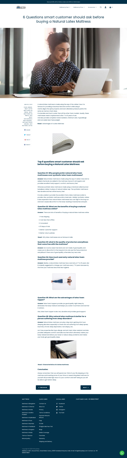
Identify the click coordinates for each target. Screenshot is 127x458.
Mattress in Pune (27, 420)
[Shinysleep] (21, 7)
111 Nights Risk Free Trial (46, 426)
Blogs (40, 429)
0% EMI (41, 423)
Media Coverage (44, 432)
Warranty (42, 438)
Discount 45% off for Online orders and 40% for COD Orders (63, 2)
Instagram (62, 409)
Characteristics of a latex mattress (56, 365)
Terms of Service (27, 435)
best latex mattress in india (28, 110)
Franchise (42, 435)
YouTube (61, 413)
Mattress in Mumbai (28, 423)
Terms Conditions (44, 413)
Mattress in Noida (27, 432)
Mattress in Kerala (27, 409)
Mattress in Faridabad (28, 426)
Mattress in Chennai (28, 406)
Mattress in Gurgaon (28, 429)
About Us (41, 406)
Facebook (62, 403)
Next (85, 387)
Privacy (41, 409)
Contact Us (42, 403)
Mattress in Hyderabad (29, 417)
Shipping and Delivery (45, 441)
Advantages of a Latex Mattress (53, 124)
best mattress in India (28, 113)
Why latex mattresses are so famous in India (58, 237)
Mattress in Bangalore (28, 403)
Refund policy (26, 438)
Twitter (61, 406)
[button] (65, 7)
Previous (43, 387)
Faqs (40, 420)
